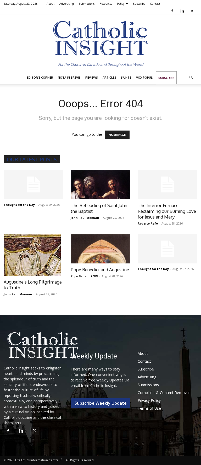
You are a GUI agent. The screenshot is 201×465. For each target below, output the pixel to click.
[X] (192, 11)
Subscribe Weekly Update (101, 403)
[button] (191, 77)
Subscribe (139, 3)
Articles (109, 77)
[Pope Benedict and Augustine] (100, 248)
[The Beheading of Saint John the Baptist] (100, 184)
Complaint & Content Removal (163, 392)
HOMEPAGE (117, 135)
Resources (105, 3)
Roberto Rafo (148, 223)
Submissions (86, 3)
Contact (155, 3)
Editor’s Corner (40, 77)
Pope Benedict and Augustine (100, 269)
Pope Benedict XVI (84, 276)
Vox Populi (144, 77)
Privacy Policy (149, 400)
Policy (120, 3)
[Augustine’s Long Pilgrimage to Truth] (33, 255)
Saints (126, 77)
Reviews (91, 77)
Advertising (66, 3)
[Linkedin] (182, 11)
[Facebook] (172, 11)
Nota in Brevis (69, 77)
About (50, 3)
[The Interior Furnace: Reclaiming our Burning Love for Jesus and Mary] (167, 184)
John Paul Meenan (85, 218)
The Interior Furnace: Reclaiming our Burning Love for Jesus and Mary (167, 211)
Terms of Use (149, 408)
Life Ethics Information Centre (37, 460)
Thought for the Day (19, 205)
